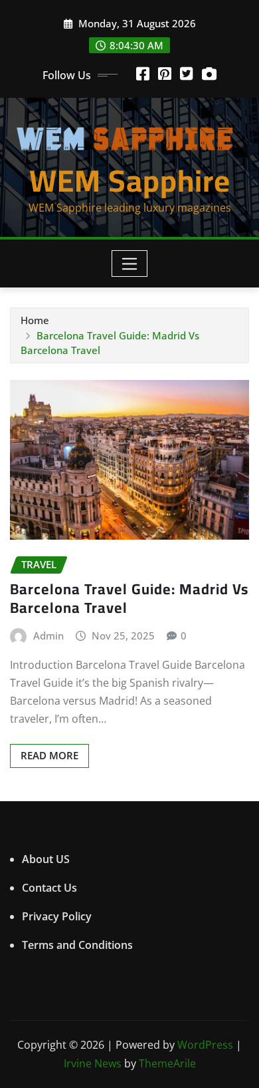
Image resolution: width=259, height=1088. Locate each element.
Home (35, 320)
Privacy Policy (57, 916)
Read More (49, 755)
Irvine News (93, 1063)
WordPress (205, 1044)
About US (46, 859)
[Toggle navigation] (130, 263)
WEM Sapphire (129, 180)
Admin (48, 635)
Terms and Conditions (77, 945)
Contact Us (49, 887)
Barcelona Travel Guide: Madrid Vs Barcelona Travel (129, 598)
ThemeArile (167, 1063)
